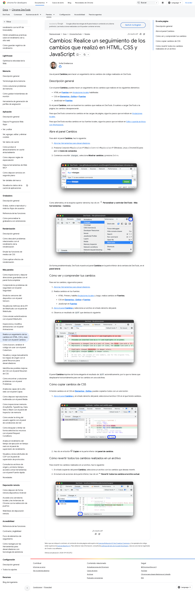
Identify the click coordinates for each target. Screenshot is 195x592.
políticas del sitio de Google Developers (114, 546)
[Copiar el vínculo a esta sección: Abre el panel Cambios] (79, 131)
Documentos (40, 3)
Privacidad (48, 587)
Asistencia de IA (32, 15)
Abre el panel (63, 308)
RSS (142, 578)
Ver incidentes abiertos (41, 571)
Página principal (54, 34)
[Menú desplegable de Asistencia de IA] (41, 14)
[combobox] (147, 3)
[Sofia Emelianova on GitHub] (60, 67)
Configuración (64, 15)
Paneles (49, 15)
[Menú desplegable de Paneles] (54, 14)
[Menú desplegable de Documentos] (47, 2)
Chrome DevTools (21, 9)
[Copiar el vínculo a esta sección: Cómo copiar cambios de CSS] (88, 384)
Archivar (90, 574)
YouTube (144, 571)
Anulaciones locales (81, 92)
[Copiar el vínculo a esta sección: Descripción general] (76, 81)
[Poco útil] (144, 34)
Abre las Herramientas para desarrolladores (72, 143)
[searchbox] (15, 22)
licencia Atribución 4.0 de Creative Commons (114, 543)
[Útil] (140, 34)
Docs (5, 9)
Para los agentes (95, 15)
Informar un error (39, 567)
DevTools (6, 15)
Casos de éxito (58, 3)
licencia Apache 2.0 (64, 546)
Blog (69, 3)
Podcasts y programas (95, 578)
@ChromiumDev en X (149, 567)
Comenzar (18, 15)
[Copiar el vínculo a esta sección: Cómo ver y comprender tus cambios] (97, 275)
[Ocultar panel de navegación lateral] (27, 588)
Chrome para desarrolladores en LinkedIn (156, 574)
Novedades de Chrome (84, 3)
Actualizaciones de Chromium (98, 567)
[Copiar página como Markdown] (85, 55)
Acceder (188, 3)
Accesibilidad (79, 15)
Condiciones (37, 587)
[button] (14, 129)
